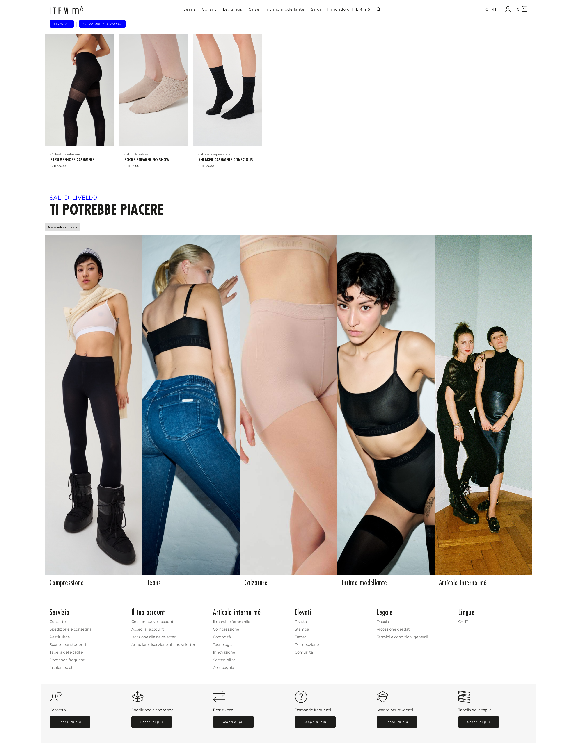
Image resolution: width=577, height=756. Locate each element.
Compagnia (223, 667)
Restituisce (60, 637)
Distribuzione (307, 644)
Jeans (154, 582)
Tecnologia (222, 644)
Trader (300, 637)
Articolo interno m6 (463, 582)
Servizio (59, 612)
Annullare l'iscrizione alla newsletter (163, 644)
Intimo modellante (364, 582)
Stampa (302, 629)
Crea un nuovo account (152, 621)
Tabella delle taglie (66, 652)
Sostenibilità (224, 660)
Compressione (67, 582)
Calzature (256, 582)
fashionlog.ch (61, 667)
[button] (190, 9)
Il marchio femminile (231, 621)
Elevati (303, 612)
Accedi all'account (147, 629)
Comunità (304, 652)
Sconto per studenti (68, 644)
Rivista (301, 621)
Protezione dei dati (394, 629)
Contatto (58, 621)
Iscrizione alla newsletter (153, 637)
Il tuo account (148, 612)
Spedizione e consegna (71, 629)
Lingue (466, 612)
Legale (385, 612)
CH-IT (463, 621)
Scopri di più (70, 722)
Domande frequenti (68, 660)
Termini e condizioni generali (402, 637)
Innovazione (224, 652)
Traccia (383, 621)
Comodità (222, 637)
